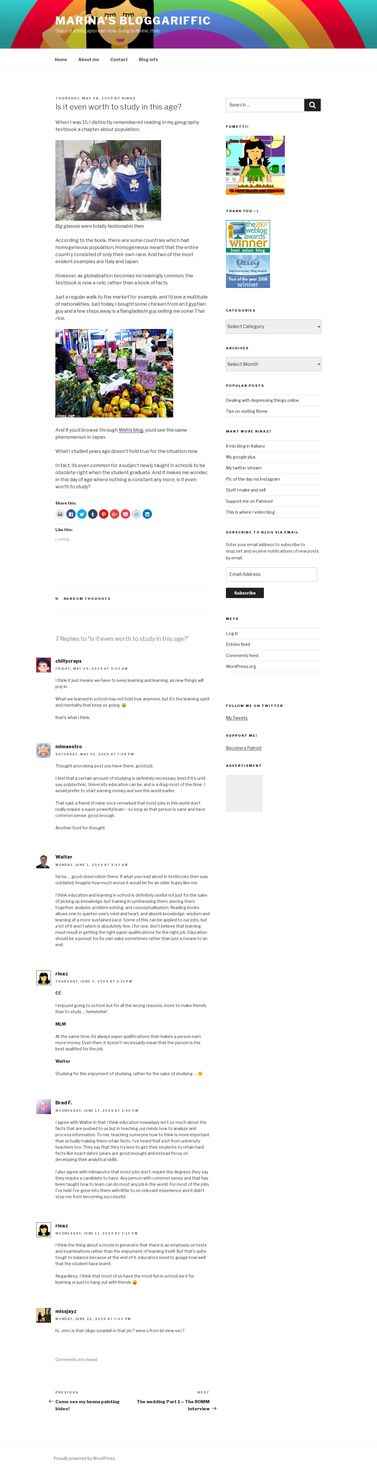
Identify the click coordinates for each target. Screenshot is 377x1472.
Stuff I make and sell (246, 489)
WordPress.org (241, 666)
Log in (232, 633)
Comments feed (242, 655)
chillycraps (68, 661)
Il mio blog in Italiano (245, 445)
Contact (119, 59)
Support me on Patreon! (249, 501)
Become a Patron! (244, 747)
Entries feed (238, 644)
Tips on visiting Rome (247, 411)
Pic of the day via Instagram (253, 479)
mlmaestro (68, 746)
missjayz (66, 1311)
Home (61, 59)
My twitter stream (244, 467)
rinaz (129, 98)
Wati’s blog (131, 430)
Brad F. (63, 1103)
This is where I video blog (250, 512)
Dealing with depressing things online (262, 400)
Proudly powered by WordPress (84, 1458)
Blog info (148, 59)
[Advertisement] (244, 793)
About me (88, 59)
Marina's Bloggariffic (133, 20)
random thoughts (87, 599)
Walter (63, 857)
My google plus (241, 456)
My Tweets (237, 717)
